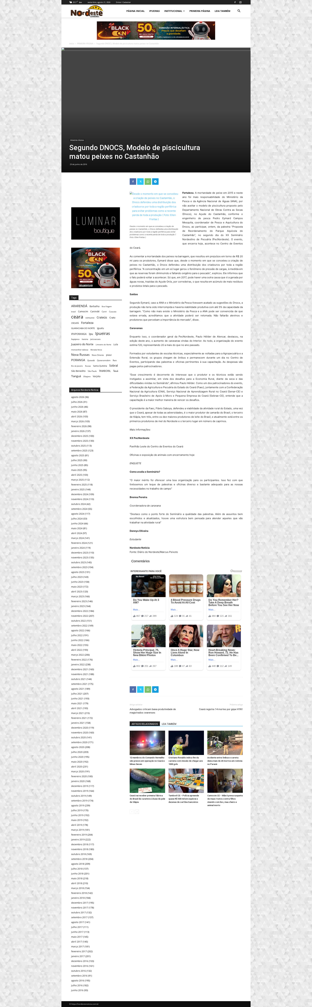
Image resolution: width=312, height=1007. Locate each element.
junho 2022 (77, 640)
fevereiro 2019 (79, 834)
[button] (239, 11)
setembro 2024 (79, 508)
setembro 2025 (79, 450)
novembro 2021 (79, 674)
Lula (115, 344)
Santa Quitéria (100, 365)
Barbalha (94, 306)
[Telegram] (155, 181)
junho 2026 (77, 406)
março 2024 (77, 538)
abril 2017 (76, 941)
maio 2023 (76, 586)
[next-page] (137, 812)
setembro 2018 (79, 858)
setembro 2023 (79, 567)
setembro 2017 (79, 917)
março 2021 (77, 713)
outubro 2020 (78, 737)
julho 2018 (77, 868)
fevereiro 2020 (79, 776)
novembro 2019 (79, 790)
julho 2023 (77, 576)
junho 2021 (77, 698)
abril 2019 (76, 824)
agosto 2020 (77, 747)
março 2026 (77, 421)
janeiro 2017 (78, 956)
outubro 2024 (78, 504)
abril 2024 (76, 533)
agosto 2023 (77, 572)
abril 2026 (76, 416)
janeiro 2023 (78, 606)
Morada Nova (96, 349)
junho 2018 (77, 873)
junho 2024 (77, 523)
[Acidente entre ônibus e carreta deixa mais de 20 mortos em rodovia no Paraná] (225, 743)
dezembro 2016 (79, 961)
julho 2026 (77, 401)
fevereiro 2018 (79, 893)
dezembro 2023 (79, 552)
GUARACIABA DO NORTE (83, 328)
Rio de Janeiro (77, 366)
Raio (115, 360)
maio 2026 (76, 411)
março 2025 (77, 479)
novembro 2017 (79, 907)
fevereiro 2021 (79, 717)
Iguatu (100, 328)
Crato (112, 317)
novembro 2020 (79, 732)
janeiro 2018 (78, 897)
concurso (89, 317)
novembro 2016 (79, 965)
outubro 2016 (78, 970)
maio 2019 (76, 820)
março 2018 (77, 888)
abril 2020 (76, 766)
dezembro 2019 (79, 786)
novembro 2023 (79, 557)
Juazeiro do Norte (82, 344)
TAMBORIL (105, 370)
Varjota (96, 376)
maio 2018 (76, 878)
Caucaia (112, 311)
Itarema (85, 339)
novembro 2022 (79, 615)
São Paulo (92, 371)
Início (71, 43)
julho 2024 (77, 518)
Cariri (104, 311)
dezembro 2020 (79, 727)
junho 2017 (77, 931)
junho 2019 (77, 815)
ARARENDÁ (79, 306)
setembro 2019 (79, 800)
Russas (88, 366)
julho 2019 (77, 810)
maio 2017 (76, 936)
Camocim (83, 311)
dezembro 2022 (79, 610)
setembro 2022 (79, 625)
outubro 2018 (78, 854)
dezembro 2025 (79, 435)
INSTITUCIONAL (173, 10)
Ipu (91, 334)
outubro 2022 (78, 620)
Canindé (94, 311)
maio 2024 (76, 528)
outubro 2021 (78, 679)
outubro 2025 (78, 445)
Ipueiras (102, 333)
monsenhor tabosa (79, 349)
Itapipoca (75, 339)
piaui (109, 354)
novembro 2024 (79, 499)
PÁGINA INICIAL (135, 10)
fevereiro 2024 (79, 542)
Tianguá (76, 376)
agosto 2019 (77, 805)
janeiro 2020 (78, 781)
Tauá (115, 370)
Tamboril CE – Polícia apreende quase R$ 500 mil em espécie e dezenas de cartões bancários (184, 798)
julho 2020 (77, 752)
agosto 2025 (77, 455)
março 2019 (77, 829)
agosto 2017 (77, 922)
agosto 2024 (77, 513)
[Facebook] (235, 2)
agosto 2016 (77, 980)
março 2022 (77, 654)
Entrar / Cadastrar (123, 2)
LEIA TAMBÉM (222, 10)
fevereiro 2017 (79, 951)
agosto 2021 (77, 688)
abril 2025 (76, 474)
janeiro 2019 (78, 839)
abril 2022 (76, 649)
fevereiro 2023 (79, 601)
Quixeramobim (103, 360)
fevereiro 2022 (79, 659)
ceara (77, 316)
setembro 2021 (79, 683)
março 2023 (77, 596)
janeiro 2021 (78, 722)
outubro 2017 (78, 912)
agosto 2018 (77, 863)
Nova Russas (80, 354)
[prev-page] (132, 812)
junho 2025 (77, 465)
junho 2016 (77, 990)
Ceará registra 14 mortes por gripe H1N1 (221, 709)
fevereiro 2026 (79, 426)
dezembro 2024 (79, 494)
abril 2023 (76, 591)
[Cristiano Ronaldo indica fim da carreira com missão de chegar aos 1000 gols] (186, 743)
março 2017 (77, 946)
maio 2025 (76, 469)
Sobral (113, 365)
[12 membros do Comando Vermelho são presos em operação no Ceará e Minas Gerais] (147, 743)
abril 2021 (76, 708)
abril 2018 (76, 883)
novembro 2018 (79, 849)
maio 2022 (76, 645)
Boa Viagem (107, 306)
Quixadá (91, 360)
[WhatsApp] (148, 181)
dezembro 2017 (79, 902)
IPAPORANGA (79, 334)
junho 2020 (77, 756)
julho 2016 (77, 985)
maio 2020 (76, 761)
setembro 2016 (79, 975)
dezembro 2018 (79, 844)
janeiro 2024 (78, 547)
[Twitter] (140, 181)
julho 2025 (77, 460)
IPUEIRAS (154, 10)
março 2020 (77, 771)
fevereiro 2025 (79, 484)
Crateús (102, 317)
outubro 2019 (78, 795)
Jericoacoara (95, 339)
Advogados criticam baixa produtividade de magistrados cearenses (153, 711)
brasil (73, 312)
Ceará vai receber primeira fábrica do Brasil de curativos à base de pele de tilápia (147, 798)
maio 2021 (76, 703)
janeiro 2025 (78, 489)
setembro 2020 (79, 742)
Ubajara (87, 376)
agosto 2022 (77, 630)
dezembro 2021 (79, 669)
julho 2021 (77, 693)
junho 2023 (77, 581)
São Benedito (78, 370)
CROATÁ (75, 323)
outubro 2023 (78, 562)
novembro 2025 (79, 440)
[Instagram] (240, 2)
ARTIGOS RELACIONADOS (145, 724)
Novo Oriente (98, 355)
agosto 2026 (77, 397)
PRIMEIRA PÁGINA (199, 10)
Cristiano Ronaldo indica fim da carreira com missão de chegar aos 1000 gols (186, 760)
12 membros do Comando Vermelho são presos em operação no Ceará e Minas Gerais (147, 760)
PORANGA (78, 360)
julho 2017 (77, 927)
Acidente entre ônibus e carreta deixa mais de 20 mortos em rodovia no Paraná (224, 760)
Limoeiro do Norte (103, 344)
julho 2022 (77, 635)
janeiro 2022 (78, 664)
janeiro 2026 (78, 431)
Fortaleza (87, 322)
